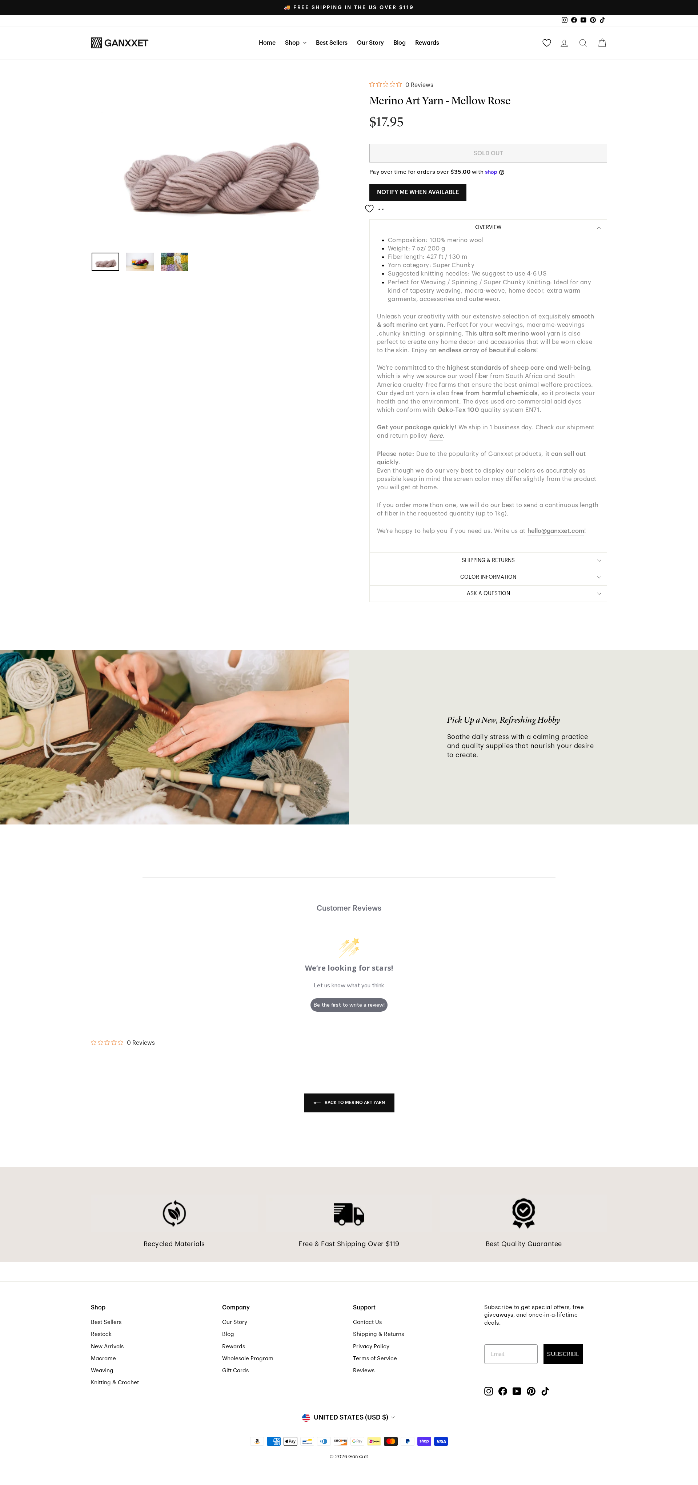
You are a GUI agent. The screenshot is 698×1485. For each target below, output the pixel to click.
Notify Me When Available (418, 192)
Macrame (103, 1358)
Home (267, 43)
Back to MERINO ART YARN (354, 1103)
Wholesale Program (247, 1358)
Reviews (363, 1370)
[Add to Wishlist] (377, 205)
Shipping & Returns (378, 1334)
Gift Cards (235, 1370)
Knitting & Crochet (115, 1382)
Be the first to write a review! (349, 1005)
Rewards (427, 43)
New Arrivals (107, 1346)
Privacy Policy (371, 1346)
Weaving (102, 1370)
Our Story (370, 43)
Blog (399, 43)
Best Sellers (332, 43)
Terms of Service (375, 1358)
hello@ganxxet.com (555, 531)
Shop (293, 43)
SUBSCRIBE (563, 1354)
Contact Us (367, 1322)
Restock (101, 1334)
